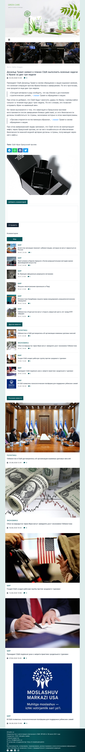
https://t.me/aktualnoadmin (35, 742)
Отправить (12, 225)
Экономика (23, 343)
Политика (22, 330)
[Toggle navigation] (9, 39)
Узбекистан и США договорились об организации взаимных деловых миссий (46, 333)
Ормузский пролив (28, 144)
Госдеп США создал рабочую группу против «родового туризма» (42, 358)
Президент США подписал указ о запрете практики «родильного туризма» (45, 371)
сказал (36, 95)
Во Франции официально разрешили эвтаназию (35, 274)
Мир (19, 245)
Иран (18, 144)
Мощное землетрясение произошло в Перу (34, 286)
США (14, 144)
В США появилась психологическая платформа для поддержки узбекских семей (48, 383)
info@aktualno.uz (16, 740)
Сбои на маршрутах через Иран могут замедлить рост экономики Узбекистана (47, 346)
